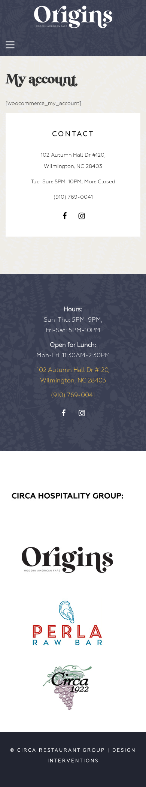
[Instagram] (81, 215)
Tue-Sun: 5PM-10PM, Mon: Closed (73, 181)
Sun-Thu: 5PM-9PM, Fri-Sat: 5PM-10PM (73, 320)
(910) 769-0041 (73, 197)
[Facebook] (65, 215)
